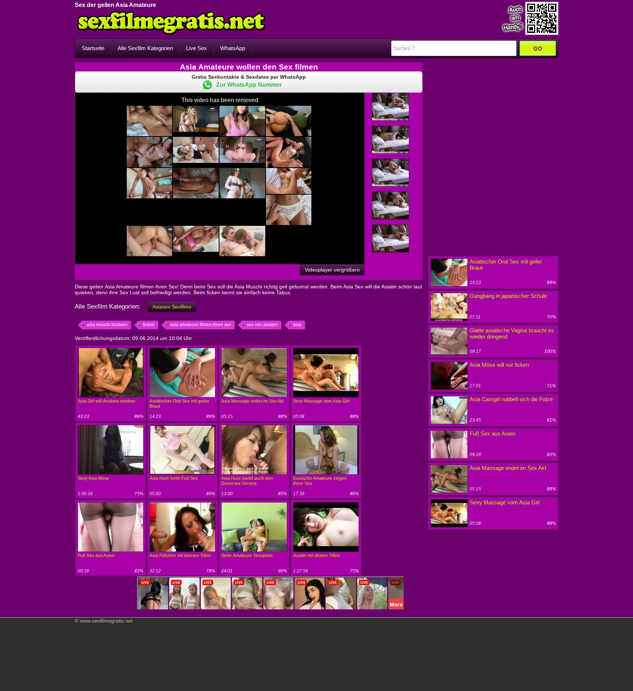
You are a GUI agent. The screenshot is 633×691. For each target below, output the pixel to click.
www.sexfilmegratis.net (106, 621)
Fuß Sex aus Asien (96, 555)
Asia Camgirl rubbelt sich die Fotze (511, 399)
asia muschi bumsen (106, 324)
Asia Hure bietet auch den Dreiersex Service (247, 481)
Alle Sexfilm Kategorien (145, 48)
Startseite (93, 48)
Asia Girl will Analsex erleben (107, 401)
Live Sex (196, 48)
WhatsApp (232, 48)
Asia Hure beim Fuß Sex (173, 478)
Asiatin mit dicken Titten (316, 555)
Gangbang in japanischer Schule (508, 296)
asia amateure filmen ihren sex (200, 324)
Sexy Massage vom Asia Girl (321, 401)
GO (537, 48)
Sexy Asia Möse (93, 478)
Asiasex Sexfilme (172, 307)
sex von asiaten (262, 324)
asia (297, 324)
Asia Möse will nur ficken (499, 365)
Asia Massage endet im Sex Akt (252, 401)
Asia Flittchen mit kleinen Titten (180, 555)
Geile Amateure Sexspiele (247, 555)
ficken (149, 324)
